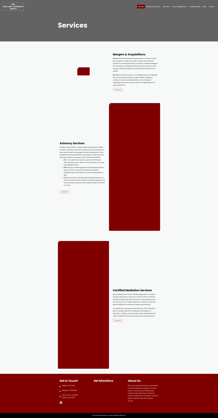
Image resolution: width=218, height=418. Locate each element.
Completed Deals (194, 6)
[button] (118, 89)
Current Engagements (179, 6)
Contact (211, 6)
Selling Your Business (153, 6)
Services (141, 6)
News (204, 6)
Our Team (166, 6)
